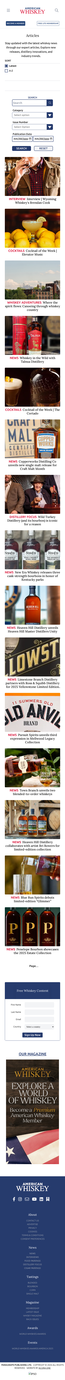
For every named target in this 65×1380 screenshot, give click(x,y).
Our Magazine (32, 1054)
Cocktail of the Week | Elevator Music (39, 252)
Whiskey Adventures (24, 302)
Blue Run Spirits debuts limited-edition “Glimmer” (34, 899)
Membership (32, 1308)
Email (18, 1019)
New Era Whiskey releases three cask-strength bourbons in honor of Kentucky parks (33, 575)
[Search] (50, 102)
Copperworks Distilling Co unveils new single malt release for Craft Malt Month (32, 465)
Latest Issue (32, 1312)
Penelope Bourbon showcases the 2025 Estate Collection (36, 951)
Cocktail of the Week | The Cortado (41, 411)
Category (18, 110)
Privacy (32, 1228)
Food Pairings (32, 1260)
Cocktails (16, 251)
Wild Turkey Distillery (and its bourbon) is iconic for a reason (32, 520)
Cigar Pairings (32, 1268)
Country (17, 1026)
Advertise (32, 1224)
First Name (16, 1004)
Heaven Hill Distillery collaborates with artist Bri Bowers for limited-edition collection (32, 845)
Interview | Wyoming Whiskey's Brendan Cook (35, 200)
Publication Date (22, 134)
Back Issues (32, 1319)
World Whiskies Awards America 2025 (32, 1348)
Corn (33, 1290)
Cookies (32, 1231)
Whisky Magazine (32, 1315)
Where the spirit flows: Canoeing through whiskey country (32, 306)
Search (21, 148)
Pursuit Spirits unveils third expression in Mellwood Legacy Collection (33, 738)
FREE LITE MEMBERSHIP (48, 23)
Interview (17, 199)
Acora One (45, 1368)
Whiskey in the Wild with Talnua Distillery (37, 359)
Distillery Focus (23, 517)
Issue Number (20, 122)
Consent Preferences (32, 1239)
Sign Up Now (32, 1035)
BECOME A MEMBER (15, 23)
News (14, 358)
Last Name (16, 1012)
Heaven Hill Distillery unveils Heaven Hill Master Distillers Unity (33, 629)
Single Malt (32, 1293)
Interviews (32, 1257)
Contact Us (32, 1220)
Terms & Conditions (32, 1235)
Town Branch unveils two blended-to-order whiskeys (34, 792)
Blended (32, 1282)
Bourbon (32, 1286)
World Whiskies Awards (32, 1334)
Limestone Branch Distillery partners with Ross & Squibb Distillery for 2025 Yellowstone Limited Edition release (33, 685)
